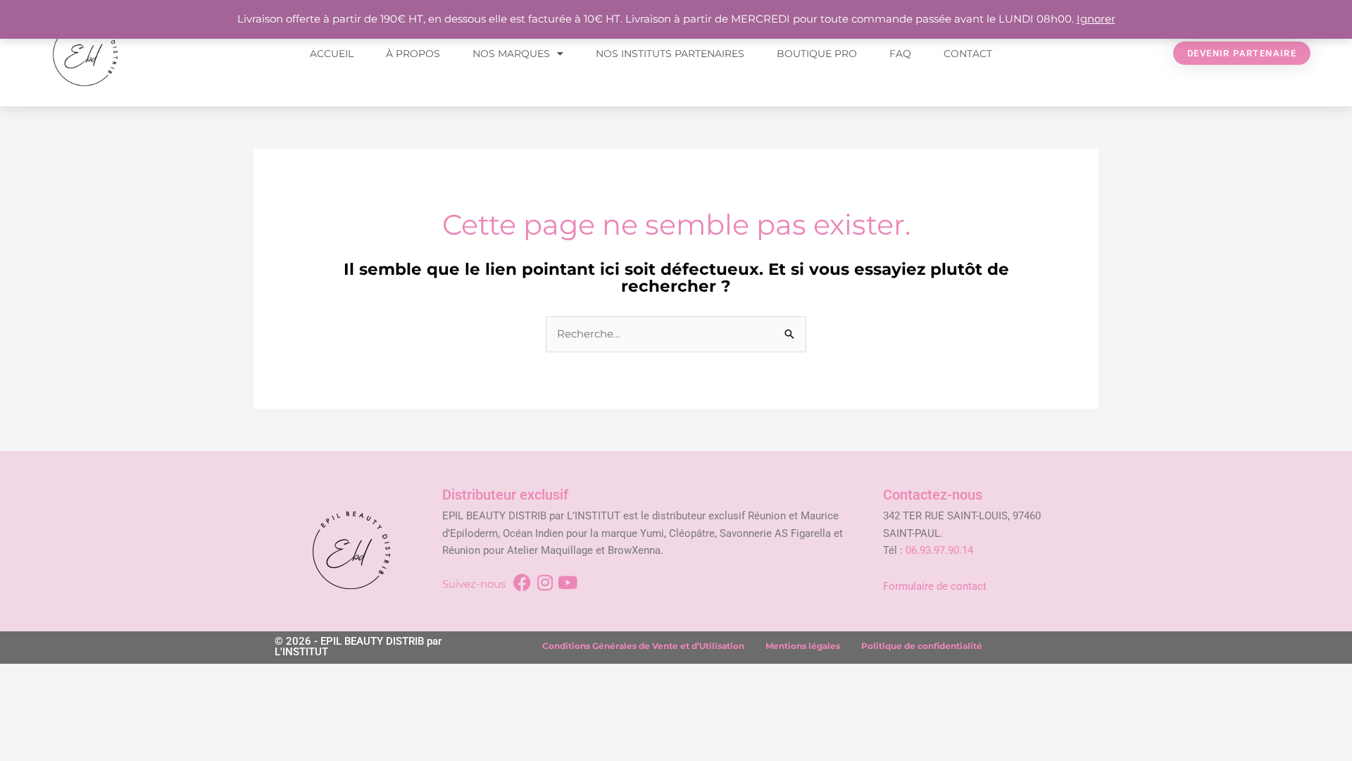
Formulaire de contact (935, 586)
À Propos (413, 53)
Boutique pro (817, 53)
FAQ (900, 53)
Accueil (331, 53)
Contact (968, 53)
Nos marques (511, 53)
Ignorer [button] (1096, 18)
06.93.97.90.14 (939, 550)
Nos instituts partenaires (670, 53)
